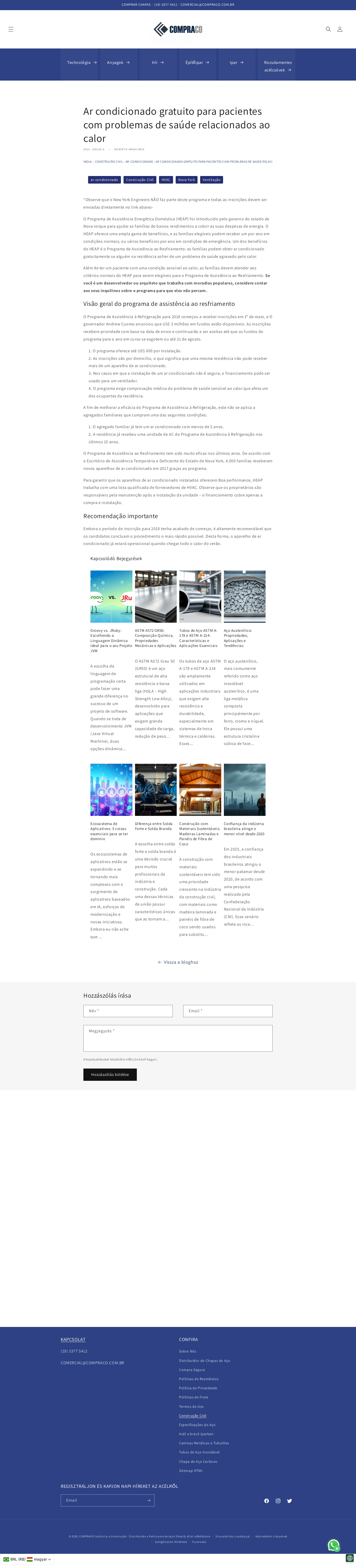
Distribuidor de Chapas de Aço (204, 1360)
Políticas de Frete (193, 1397)
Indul (88, 161)
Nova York (186, 179)
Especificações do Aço (197, 1424)
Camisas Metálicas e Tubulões (204, 1443)
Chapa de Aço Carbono (198, 1461)
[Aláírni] (148, 1500)
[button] (11, 29)
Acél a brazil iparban (196, 1433)
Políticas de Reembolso (199, 1378)
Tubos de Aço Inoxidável (199, 1452)
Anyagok (115, 62)
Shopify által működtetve (193, 1536)
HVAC (166, 179)
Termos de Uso (191, 1406)
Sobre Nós (187, 1351)
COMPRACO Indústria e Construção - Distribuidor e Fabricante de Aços (127, 1536)
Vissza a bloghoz (181, 962)
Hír (154, 62)
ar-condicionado (139, 161)
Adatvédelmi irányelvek (271, 1536)
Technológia (79, 62)
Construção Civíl (140, 179)
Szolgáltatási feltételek (171, 1542)
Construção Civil (109, 161)
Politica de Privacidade (198, 1388)
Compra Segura (192, 1369)
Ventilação (211, 179)
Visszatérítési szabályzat (233, 1536)
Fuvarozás (199, 1542)
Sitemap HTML (191, 1470)
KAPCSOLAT (73, 1339)
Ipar (233, 62)
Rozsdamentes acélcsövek (278, 66)
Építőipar (194, 62)
